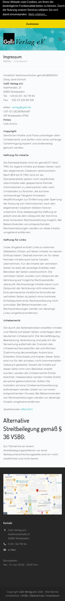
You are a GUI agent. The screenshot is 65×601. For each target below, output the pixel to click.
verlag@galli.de (21, 107)
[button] (60, 39)
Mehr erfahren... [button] (37, 14)
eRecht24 (26, 409)
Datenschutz (37, 595)
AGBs (24, 595)
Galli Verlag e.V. (28, 592)
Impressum (53, 595)
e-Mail (12, 549)
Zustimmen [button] (32, 24)
